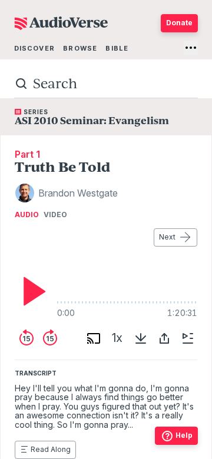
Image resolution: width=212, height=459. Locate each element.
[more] (191, 48)
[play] (31, 291)
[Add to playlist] (187, 338)
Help (184, 435)
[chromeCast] (93, 338)
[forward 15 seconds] (50, 338)
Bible (116, 48)
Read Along (51, 449)
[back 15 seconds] (26, 338)
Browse (80, 48)
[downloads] (140, 338)
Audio (27, 215)
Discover (34, 48)
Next (167, 236)
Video (55, 215)
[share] (164, 338)
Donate (179, 22)
